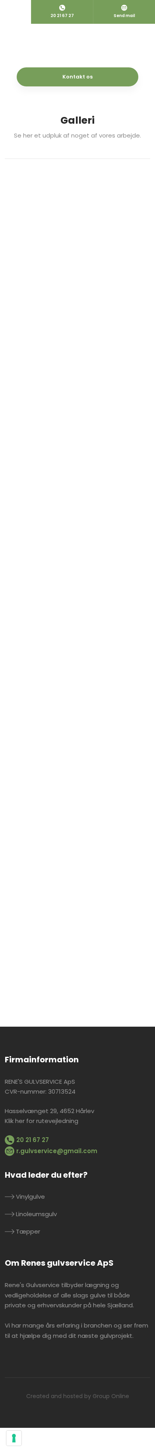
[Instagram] (24, 1359)
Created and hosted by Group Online (77, 1396)
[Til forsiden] (78, 45)
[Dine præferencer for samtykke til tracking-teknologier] (13, 1438)
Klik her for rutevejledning (41, 1121)
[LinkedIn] (37, 1359)
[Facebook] (11, 1359)
